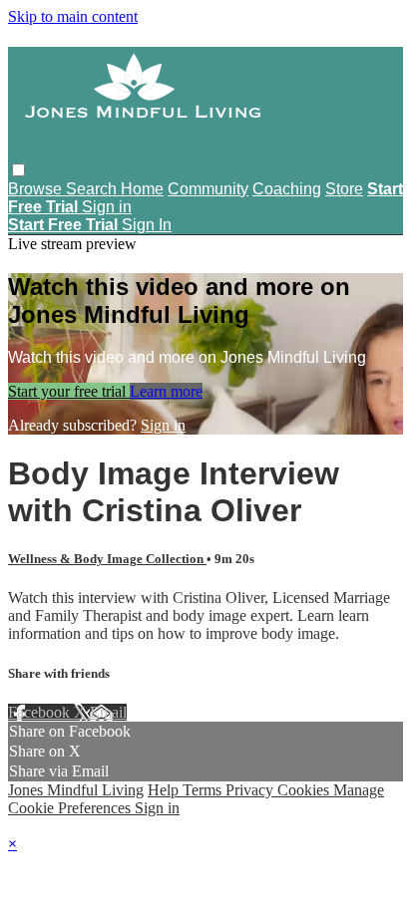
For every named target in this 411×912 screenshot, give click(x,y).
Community (208, 188)
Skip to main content (73, 16)
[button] (18, 169)
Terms (204, 789)
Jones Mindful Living (76, 789)
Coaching (286, 188)
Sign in (107, 206)
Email (108, 712)
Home (142, 188)
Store (344, 188)
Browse (37, 188)
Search (93, 188)
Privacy (251, 789)
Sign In (147, 224)
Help (165, 789)
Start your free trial (69, 391)
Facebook (41, 712)
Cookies (305, 789)
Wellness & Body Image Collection (107, 558)
